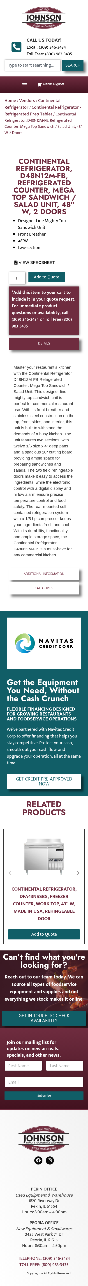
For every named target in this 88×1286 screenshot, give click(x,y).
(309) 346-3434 (26, 319)
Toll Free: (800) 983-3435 (49, 54)
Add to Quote (46, 277)
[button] (24, 84)
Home (10, 100)
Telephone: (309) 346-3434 (44, 1258)
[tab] (44, 344)
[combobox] (32, 65)
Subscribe (44, 1095)
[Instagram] (50, 1160)
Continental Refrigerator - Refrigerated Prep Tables (43, 111)
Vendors (27, 100)
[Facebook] (38, 1160)
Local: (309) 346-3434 (46, 47)
